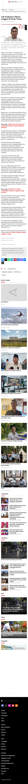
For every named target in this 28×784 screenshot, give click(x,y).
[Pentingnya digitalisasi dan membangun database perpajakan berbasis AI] (14, 384)
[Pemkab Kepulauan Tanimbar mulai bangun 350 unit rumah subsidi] (4, 580)
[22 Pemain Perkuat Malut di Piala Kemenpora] (14, 292)
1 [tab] (9, 615)
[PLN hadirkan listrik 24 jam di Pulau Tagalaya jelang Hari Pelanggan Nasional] (4, 566)
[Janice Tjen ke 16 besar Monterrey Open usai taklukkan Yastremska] (4, 500)
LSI (5, 268)
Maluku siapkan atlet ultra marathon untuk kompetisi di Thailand (17, 587)
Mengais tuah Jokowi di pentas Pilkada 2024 (13, 487)
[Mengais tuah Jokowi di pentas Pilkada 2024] (14, 478)
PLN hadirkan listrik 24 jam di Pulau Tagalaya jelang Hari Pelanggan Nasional (17, 565)
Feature (3, 746)
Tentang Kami (5, 760)
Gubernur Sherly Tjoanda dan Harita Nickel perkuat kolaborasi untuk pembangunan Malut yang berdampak (17, 515)
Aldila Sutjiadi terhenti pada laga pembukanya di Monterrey (17, 507)
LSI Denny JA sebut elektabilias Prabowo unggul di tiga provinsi (12, 190)
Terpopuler (4, 494)
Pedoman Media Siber (7, 763)
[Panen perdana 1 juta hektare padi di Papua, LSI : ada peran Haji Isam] (14, 338)
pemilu (4, 275)
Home (5, 9)
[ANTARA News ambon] (15, 1)
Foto (2, 593)
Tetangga (4, 741)
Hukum (3, 729)
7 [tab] (17, 639)
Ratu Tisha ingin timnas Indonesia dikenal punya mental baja (16, 531)
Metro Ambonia (5, 727)
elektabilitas (12, 268)
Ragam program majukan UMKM (12, 687)
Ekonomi (3, 732)
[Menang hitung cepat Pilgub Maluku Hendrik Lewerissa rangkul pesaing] (14, 431)
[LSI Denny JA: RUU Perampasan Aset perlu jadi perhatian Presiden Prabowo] (14, 361)
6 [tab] (15, 639)
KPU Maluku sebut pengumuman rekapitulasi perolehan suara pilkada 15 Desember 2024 (13, 416)
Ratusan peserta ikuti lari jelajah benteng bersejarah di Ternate (17, 573)
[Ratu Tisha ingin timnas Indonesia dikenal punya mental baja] (4, 532)
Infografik (4, 641)
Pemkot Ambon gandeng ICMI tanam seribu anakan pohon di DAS (12, 633)
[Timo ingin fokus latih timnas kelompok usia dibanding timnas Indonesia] (4, 525)
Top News (4, 538)
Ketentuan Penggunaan (8, 755)
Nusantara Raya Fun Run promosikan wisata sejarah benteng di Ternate (12, 558)
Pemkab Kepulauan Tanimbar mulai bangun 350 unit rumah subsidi (17, 580)
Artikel (3, 735)
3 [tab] (14, 615)
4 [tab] (16, 615)
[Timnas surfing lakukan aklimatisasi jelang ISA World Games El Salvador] (14, 315)
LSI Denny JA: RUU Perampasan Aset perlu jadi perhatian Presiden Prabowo (13, 369)
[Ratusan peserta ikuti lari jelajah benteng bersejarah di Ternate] (4, 573)
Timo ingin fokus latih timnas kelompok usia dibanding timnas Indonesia (17, 524)
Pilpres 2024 (17, 271)
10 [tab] (24, 639)
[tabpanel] (14, 605)
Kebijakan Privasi (6, 758)
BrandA (3, 766)
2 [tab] (12, 615)
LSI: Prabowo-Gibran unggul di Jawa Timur (13, 11)
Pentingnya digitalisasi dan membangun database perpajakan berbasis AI (13, 392)
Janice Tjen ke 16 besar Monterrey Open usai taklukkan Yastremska (16, 500)
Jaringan (3, 753)
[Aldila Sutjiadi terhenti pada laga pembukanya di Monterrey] (4, 507)
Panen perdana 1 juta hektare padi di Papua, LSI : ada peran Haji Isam (12, 346)
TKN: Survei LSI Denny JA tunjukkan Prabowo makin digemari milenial (12, 126)
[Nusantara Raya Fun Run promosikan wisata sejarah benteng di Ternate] (14, 550)
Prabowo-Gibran (7, 271)
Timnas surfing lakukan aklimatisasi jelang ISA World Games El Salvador (14, 323)
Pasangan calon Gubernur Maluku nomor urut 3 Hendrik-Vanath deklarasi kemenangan (13, 464)
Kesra (2, 738)
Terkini (3, 710)
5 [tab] (18, 615)
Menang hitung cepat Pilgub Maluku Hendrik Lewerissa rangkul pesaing (12, 440)
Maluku (3, 724)
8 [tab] (19, 639)
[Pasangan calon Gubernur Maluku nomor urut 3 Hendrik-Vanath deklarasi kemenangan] (14, 454)
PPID (2, 773)
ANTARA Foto (5, 768)
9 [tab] (22, 639)
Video (3, 617)
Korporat (3, 771)
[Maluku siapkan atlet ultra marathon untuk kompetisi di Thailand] (4, 587)
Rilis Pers (3, 749)
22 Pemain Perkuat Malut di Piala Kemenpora (11, 301)
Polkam (11, 9)
